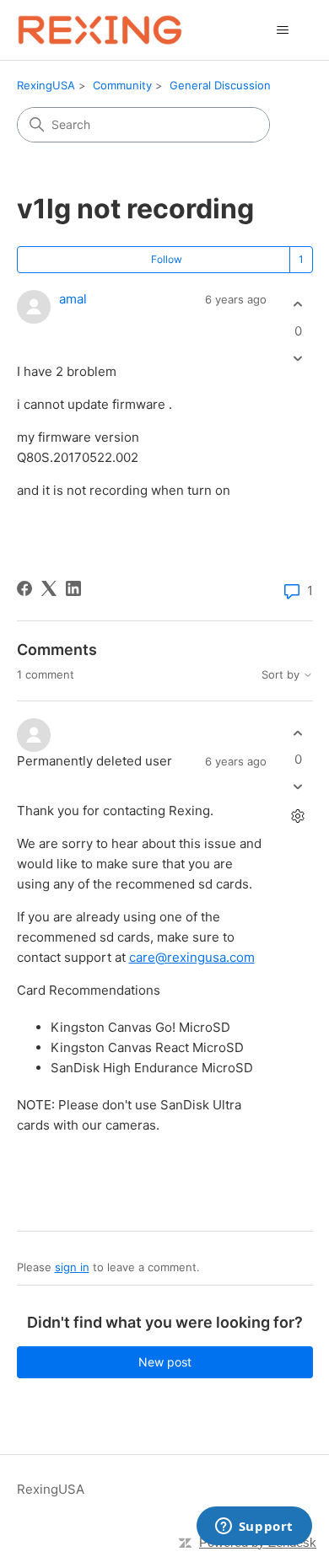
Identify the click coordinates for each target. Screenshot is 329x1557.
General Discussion (220, 85)
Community (122, 85)
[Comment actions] (298, 816)
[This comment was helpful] (298, 733)
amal (73, 299)
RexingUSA (46, 85)
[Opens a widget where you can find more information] (254, 1527)
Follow (166, 259)
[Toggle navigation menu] (283, 30)
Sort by (282, 674)
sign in (72, 1267)
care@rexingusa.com (192, 957)
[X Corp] (49, 588)
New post (164, 1362)
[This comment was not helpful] (298, 787)
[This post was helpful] (298, 304)
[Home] (100, 30)
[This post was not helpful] (298, 358)
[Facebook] (24, 588)
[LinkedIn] (73, 588)
